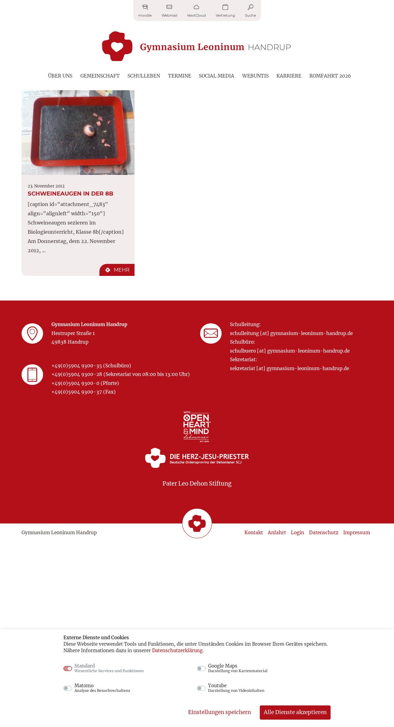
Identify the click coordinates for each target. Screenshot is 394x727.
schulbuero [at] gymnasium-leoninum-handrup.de (290, 351)
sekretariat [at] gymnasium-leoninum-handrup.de (289, 368)
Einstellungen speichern (219, 712)
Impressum (356, 532)
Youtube (236, 688)
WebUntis (255, 76)
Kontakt (253, 532)
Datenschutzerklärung (177, 650)
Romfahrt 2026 (330, 76)
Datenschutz (323, 532)
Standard (109, 668)
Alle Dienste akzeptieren (295, 712)
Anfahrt (277, 532)
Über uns (60, 76)
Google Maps (237, 668)
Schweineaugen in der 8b (70, 193)
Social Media (216, 76)
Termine (179, 76)
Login (297, 532)
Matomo (102, 688)
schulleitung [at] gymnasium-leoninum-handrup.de (291, 333)
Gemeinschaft (100, 76)
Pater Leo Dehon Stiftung (197, 483)
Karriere (288, 76)
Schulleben (143, 76)
